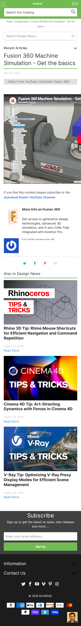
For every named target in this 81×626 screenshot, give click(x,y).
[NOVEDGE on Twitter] (23, 584)
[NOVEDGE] (38, 4)
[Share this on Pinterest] (45, 263)
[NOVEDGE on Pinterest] (50, 584)
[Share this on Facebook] (35, 263)
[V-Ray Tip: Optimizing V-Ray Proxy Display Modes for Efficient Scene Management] (40, 449)
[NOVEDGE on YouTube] (37, 584)
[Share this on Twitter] (25, 263)
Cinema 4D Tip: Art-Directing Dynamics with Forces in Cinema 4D (38, 406)
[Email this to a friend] (55, 263)
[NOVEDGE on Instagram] (57, 584)
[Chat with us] (72, 617)
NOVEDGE (45, 595)
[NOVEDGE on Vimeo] (44, 584)
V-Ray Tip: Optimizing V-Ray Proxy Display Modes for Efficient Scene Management (37, 479)
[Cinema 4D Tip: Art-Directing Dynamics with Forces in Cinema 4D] (40, 378)
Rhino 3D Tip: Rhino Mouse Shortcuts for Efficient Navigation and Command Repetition (40, 333)
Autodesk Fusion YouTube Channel (29, 197)
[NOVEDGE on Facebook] (30, 584)
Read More (11, 350)
